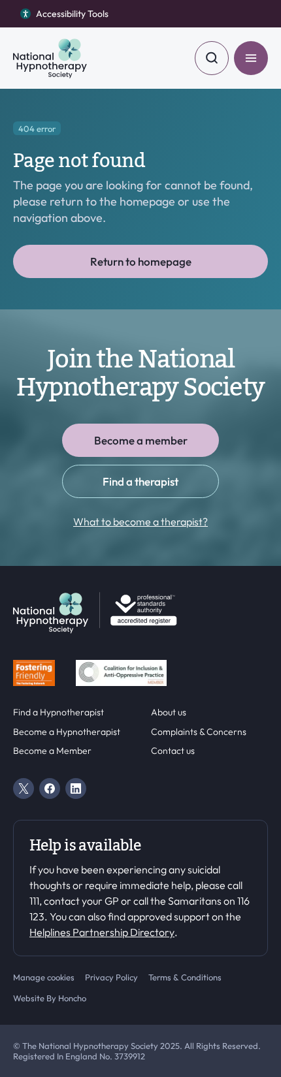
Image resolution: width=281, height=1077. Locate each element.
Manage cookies (43, 977)
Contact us (173, 751)
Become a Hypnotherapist (66, 732)
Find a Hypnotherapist (58, 712)
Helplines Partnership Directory (101, 932)
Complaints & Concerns (198, 732)
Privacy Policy (111, 977)
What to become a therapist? (140, 521)
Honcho (72, 998)
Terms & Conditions (185, 977)
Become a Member (52, 751)
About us (168, 712)
